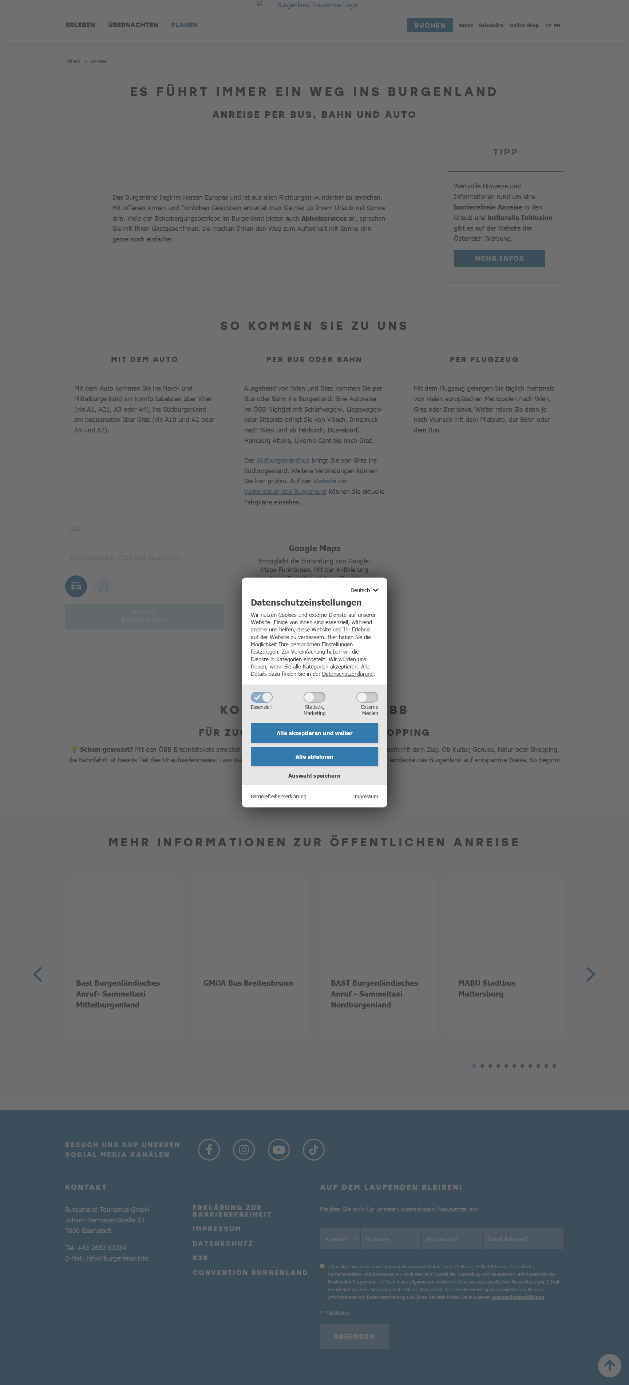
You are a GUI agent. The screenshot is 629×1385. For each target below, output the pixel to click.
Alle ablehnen (314, 756)
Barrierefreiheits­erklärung (278, 796)
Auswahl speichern (314, 775)
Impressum (365, 796)
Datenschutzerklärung (347, 673)
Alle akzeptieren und (315, 733)
